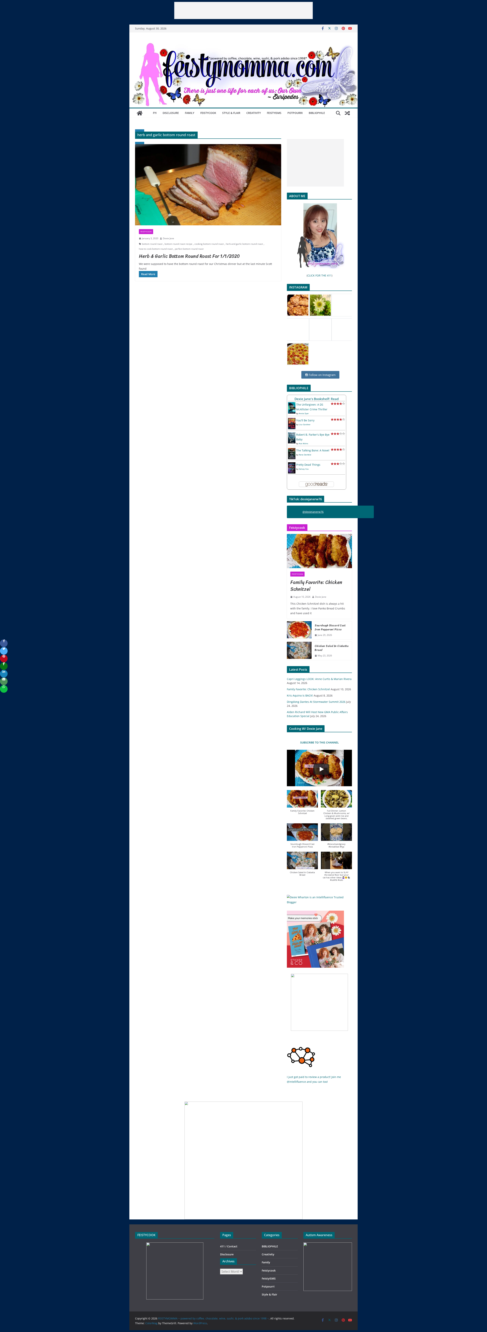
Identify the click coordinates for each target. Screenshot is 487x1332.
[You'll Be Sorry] (291, 420)
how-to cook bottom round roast (156, 248)
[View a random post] (347, 113)
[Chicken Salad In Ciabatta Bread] (299, 651)
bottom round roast (152, 243)
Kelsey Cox (304, 469)
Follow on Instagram (322, 375)
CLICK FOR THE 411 (319, 275)
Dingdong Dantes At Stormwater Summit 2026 (316, 702)
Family (189, 113)
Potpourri (295, 113)
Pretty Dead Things (308, 464)
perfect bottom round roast (189, 248)
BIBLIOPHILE (317, 113)
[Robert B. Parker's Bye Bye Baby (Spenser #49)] (291, 434)
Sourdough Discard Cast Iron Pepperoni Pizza (330, 627)
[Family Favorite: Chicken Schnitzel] (319, 551)
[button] (302, 804)
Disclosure (171, 113)
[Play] (321, 769)
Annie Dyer (304, 413)
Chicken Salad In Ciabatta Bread (332, 648)
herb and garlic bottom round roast (244, 243)
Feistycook (208, 113)
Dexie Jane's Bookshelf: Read (316, 399)
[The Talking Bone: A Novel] (291, 450)
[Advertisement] (243, 10)
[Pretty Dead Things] (291, 464)
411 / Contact (228, 1246)
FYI (155, 113)
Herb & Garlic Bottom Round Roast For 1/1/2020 (189, 256)
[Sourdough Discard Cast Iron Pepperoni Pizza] (299, 630)
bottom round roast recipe (178, 243)
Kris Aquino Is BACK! (300, 695)
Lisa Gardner (304, 424)
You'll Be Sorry (305, 420)
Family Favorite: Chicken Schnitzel (316, 586)
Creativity (253, 113)
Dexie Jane (168, 238)
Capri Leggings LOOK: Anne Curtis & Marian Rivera (319, 679)
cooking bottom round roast (209, 243)
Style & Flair (231, 113)
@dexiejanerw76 (313, 512)
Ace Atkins (303, 443)
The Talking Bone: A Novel (312, 450)
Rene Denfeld (305, 454)
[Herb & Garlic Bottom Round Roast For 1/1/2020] (208, 184)
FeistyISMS (274, 113)
